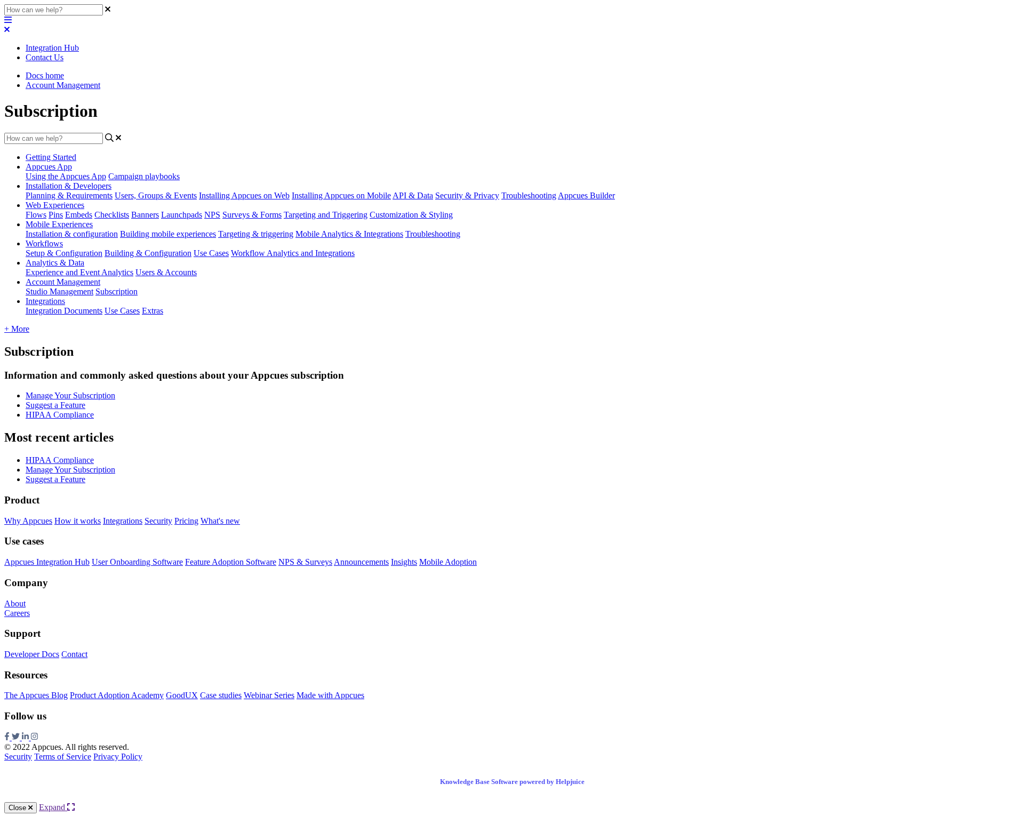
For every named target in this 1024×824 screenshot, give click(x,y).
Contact (74, 654)
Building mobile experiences (168, 233)
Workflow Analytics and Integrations (293, 253)
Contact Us (44, 57)
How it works (77, 520)
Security (158, 520)
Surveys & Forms (252, 214)
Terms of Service (62, 756)
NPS (212, 214)
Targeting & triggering (255, 233)
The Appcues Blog (36, 695)
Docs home (45, 75)
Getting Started (51, 157)
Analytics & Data (55, 262)
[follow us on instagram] (34, 737)
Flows (36, 214)
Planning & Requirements (69, 195)
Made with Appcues (330, 695)
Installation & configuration (72, 233)
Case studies (221, 695)
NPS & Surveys (305, 561)
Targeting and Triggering (325, 214)
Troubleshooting (528, 195)
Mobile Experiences (59, 224)
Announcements (361, 561)
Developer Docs (31, 654)
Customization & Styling (411, 214)
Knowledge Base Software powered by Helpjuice (512, 782)
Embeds (78, 214)
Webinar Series (269, 695)
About (15, 603)
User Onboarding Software (137, 561)
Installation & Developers (68, 185)
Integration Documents (64, 310)
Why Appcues (28, 520)
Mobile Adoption (448, 561)
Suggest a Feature (55, 405)
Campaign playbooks (144, 176)
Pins (56, 214)
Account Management (63, 85)
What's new (220, 520)
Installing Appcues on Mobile (341, 195)
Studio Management (59, 291)
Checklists (111, 214)
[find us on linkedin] (26, 737)
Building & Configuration (148, 253)
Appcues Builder (586, 195)
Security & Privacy (467, 195)
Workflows (44, 243)
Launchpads (181, 214)
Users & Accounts (166, 272)
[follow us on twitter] (17, 737)
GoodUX (182, 695)
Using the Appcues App (66, 176)
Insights (404, 561)
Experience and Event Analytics (79, 272)
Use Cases (211, 253)
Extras (152, 310)
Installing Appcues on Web (244, 195)
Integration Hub (52, 47)
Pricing (186, 520)
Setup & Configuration (64, 253)
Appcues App (49, 166)
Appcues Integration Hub (47, 561)
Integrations (45, 301)
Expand (53, 807)
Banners (145, 214)
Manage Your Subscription (70, 395)
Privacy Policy (117, 756)
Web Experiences (55, 205)
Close (18, 808)
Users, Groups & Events (156, 195)
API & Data (413, 195)
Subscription (116, 291)
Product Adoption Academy (117, 695)
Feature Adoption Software (230, 561)
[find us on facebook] (8, 737)
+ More (16, 328)
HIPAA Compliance (60, 414)
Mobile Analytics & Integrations (349, 233)
